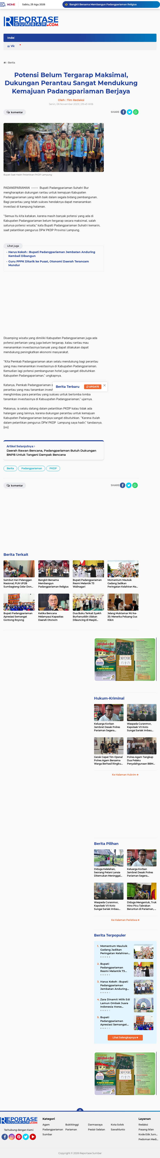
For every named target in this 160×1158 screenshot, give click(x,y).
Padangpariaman (31, 468)
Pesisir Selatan (96, 1129)
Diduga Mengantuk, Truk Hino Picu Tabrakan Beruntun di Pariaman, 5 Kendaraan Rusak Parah (141, 906)
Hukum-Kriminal (109, 698)
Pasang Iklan (146, 1129)
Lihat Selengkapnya (124, 1037)
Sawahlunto (118, 1129)
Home (11, 4)
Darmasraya (95, 1124)
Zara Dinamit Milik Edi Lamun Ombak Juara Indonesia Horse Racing (115, 1003)
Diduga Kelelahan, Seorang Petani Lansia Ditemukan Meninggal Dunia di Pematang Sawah (107, 872)
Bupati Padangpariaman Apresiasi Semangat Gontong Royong (113, 1021)
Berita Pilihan (106, 844)
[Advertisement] (123, 177)
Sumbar (47, 1134)
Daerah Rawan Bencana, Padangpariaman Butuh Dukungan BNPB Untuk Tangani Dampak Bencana (51, 453)
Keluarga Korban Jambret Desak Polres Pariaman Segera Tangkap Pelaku (107, 727)
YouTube (35, 1142)
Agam (46, 1124)
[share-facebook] (123, 112)
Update (93, 386)
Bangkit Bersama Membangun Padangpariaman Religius (103, 4)
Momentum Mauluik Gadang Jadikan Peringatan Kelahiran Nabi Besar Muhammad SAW (114, 949)
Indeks (12, 38)
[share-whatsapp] (136, 112)
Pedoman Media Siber (149, 1139)
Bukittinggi (72, 1124)
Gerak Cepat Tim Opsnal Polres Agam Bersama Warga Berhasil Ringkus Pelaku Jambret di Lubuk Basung (108, 760)
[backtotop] (80, 1111)
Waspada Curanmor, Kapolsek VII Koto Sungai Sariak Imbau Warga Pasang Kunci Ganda (139, 727)
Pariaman (71, 1129)
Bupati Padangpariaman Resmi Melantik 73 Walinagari (112, 967)
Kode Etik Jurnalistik (149, 1134)
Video (15, 46)
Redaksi (143, 1124)
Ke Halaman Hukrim (124, 774)
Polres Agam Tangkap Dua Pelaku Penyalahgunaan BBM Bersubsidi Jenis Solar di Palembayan (141, 760)
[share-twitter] (129, 112)
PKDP (53, 468)
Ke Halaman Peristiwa (124, 919)
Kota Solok (117, 1124)
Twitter (27, 1142)
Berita (10, 468)
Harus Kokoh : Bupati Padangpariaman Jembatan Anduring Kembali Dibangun (114, 985)
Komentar (16, 112)
